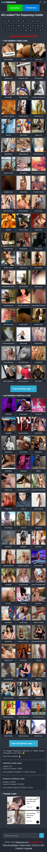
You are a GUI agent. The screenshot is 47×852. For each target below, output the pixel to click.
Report (32, 842)
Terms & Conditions (10, 845)
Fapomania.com (22, 842)
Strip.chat (29, 807)
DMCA (38, 842)
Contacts (19, 848)
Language (28, 848)
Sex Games (15, 8)
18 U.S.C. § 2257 (38, 845)
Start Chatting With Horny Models (31, 815)
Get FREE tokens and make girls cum (32, 801)
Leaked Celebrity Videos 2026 (23, 36)
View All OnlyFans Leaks (22, 743)
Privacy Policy (25, 845)
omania (8, 2)
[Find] (41, 835)
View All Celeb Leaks (22, 389)
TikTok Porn (31, 8)
